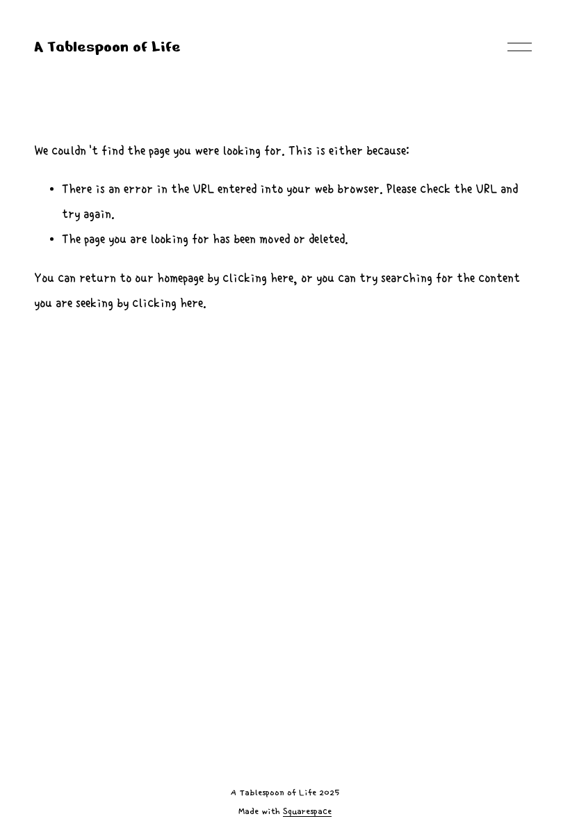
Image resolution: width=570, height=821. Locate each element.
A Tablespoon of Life (107, 46)
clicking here (257, 278)
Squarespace (307, 811)
